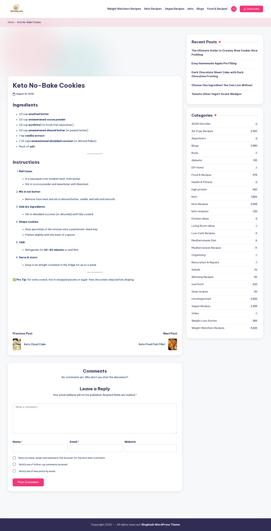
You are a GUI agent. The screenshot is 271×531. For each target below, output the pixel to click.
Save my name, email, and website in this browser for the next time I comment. (61, 457)
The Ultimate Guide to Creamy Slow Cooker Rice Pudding (224, 52)
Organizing (198, 255)
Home (11, 22)
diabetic (196, 160)
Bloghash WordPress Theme (160, 524)
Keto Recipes (199, 204)
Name (18, 441)
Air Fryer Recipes (202, 131)
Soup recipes (199, 291)
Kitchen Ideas (200, 218)
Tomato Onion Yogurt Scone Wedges (216, 94)
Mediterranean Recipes (206, 248)
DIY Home (197, 167)
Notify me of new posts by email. (37, 471)
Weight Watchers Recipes (207, 328)
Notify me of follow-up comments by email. (43, 464)
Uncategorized (201, 298)
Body (194, 153)
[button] (251, 9)
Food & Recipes (201, 175)
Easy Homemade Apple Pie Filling (214, 63)
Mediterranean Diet (203, 240)
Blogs (195, 145)
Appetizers (198, 138)
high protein (199, 189)
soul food (197, 284)
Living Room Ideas (203, 226)
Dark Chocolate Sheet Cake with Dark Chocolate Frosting (217, 74)
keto (194, 196)
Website (130, 441)
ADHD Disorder (201, 123)
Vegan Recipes (200, 306)
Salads (195, 269)
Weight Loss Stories (204, 320)
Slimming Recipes (202, 277)
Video (195, 313)
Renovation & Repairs (205, 262)
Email (74, 441)
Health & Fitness (201, 182)
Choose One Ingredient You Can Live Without (221, 85)
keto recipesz (200, 211)
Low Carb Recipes (203, 233)
